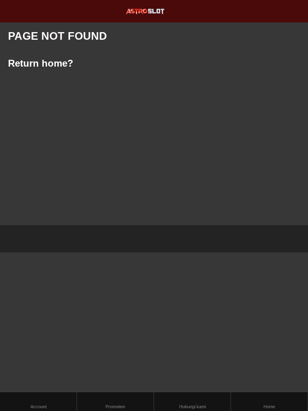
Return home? (40, 63)
